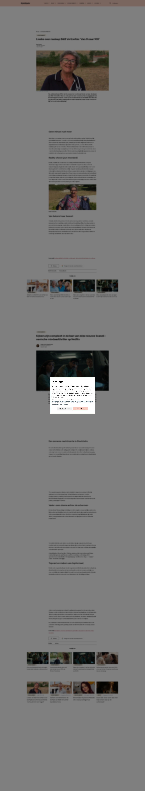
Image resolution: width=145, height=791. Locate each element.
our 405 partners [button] (72, 386)
